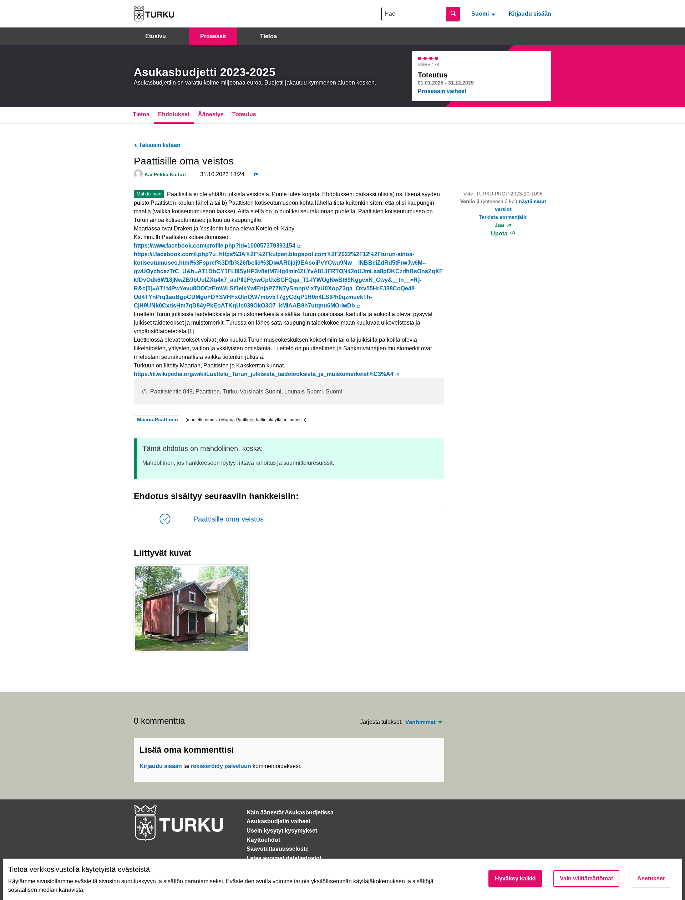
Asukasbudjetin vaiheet (278, 821)
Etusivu (155, 36)
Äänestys (211, 114)
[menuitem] (484, 13)
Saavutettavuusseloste (278, 849)
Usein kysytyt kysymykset (282, 831)
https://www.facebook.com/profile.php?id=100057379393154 (217, 246)
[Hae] (453, 14)
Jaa (500, 225)
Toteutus (244, 114)
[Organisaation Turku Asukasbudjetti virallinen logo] (154, 14)
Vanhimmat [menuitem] (420, 722)
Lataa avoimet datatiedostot (284, 858)
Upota (500, 233)
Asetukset (651, 878)
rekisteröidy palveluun (221, 766)
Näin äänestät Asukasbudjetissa (290, 812)
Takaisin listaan (159, 145)
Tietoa (268, 36)
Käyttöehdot (263, 840)
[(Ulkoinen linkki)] (191, 610)
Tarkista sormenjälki (503, 217)
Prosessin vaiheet (442, 91)
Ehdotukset (173, 114)
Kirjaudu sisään (530, 14)
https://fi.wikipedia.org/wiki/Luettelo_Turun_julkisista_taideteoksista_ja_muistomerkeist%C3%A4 (267, 374)
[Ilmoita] (256, 174)
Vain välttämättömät (586, 878)
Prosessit (213, 36)
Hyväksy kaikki (515, 878)
